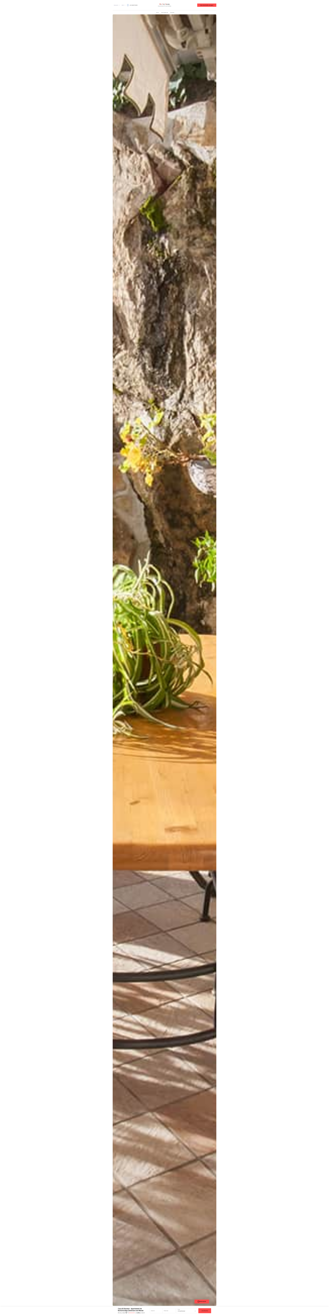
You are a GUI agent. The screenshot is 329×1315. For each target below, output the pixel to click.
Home (157, 12)
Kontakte (172, 12)
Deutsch (116, 5)
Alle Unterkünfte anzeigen (206, 5)
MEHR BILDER (203, 1301)
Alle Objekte (164, 12)
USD (123, 5)
